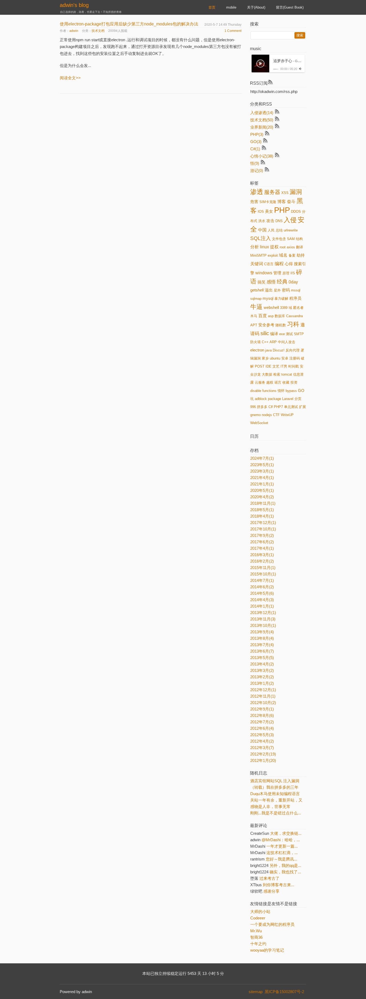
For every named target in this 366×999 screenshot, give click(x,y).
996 (253, 407)
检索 (276, 374)
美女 (269, 211)
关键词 (256, 263)
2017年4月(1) (262, 548)
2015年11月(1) (262, 567)
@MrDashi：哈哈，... (281, 839)
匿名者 (298, 308)
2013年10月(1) (263, 625)
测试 (289, 334)
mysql (268, 298)
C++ (265, 342)
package (274, 399)
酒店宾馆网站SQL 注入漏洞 (274, 781)
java (268, 350)
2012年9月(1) (262, 709)
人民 (271, 230)
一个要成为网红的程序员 (272, 924)
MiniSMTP (258, 255)
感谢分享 (271, 891)
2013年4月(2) (262, 664)
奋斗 (291, 201)
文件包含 (279, 239)
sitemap (256, 991)
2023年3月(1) (262, 471)
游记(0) (256, 170)
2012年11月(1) (262, 696)
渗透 (256, 191)
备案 (292, 255)
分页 (297, 399)
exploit (273, 255)
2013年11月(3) (262, 619)
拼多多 (262, 407)
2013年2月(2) (262, 677)
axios (291, 247)
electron (257, 350)
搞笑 (261, 282)
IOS (261, 211)
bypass (291, 391)
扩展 (302, 407)
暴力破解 (281, 299)
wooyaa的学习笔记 (267, 950)
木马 (253, 316)
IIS (292, 273)
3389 (283, 308)
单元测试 (291, 407)
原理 (285, 273)
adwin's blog (74, 5)
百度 (262, 315)
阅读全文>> (70, 78)
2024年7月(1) (262, 458)
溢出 (269, 290)
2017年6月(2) (262, 542)
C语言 (269, 264)
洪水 (261, 221)
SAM (291, 239)
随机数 (280, 325)
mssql (295, 290)
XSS (285, 193)
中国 (262, 230)
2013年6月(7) (262, 651)
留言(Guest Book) (290, 7)
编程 (279, 263)
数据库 (280, 316)
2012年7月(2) (262, 722)
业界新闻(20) (261, 127)
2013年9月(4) (262, 632)
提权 (274, 247)
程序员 (295, 298)
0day (293, 282)
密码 (286, 290)
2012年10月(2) (263, 702)
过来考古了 (269, 878)
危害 (254, 202)
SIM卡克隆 (267, 202)
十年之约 (258, 943)
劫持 (301, 255)
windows (263, 273)
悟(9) (254, 163)
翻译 (299, 247)
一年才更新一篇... (282, 846)
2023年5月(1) (262, 464)
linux (264, 247)
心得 (289, 264)
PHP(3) (256, 134)
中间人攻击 (286, 342)
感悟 (271, 282)
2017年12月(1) (263, 522)
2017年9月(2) (262, 535)
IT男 (284, 366)
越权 (269, 382)
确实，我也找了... (285, 872)
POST (259, 366)
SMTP (299, 334)
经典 (282, 282)
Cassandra (294, 316)
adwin (73, 31)
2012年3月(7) (262, 747)
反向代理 (293, 350)
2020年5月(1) (262, 490)
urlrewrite (291, 230)
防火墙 (255, 342)
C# (270, 407)
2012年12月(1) (263, 689)
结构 (299, 239)
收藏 (285, 382)
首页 (211, 7)
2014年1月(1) (262, 606)
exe (282, 334)
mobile (231, 7)
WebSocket (259, 423)
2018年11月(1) (262, 503)
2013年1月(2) (262, 683)
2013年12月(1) (263, 612)
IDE (268, 366)
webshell (271, 307)
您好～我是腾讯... (281, 859)
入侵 (290, 219)
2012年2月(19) (263, 754)
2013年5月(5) (262, 657)
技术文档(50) (261, 120)
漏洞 (296, 191)
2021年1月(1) (262, 484)
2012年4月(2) (262, 741)
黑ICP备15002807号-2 (285, 991)
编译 (274, 334)
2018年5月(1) (262, 509)
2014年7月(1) (262, 580)
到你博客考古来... (278, 884)
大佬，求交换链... (285, 833)
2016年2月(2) (262, 561)
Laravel (287, 399)
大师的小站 (260, 911)
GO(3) (256, 141)
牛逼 (256, 306)
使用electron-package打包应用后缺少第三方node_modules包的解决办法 (129, 24)
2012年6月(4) (262, 728)
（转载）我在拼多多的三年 (274, 787)
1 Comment (233, 31)
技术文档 (98, 31)
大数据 (267, 374)
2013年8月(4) (262, 638)
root (283, 247)
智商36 (256, 937)
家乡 (265, 358)
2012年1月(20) (263, 760)
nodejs (267, 415)
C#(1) (255, 149)
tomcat (286, 374)
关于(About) (256, 7)
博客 (281, 201)
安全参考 (266, 325)
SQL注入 (260, 238)
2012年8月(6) (262, 715)
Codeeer (257, 918)
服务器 (272, 192)
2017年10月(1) (263, 529)
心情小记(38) (261, 156)
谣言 (277, 382)
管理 (277, 273)
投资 (293, 382)
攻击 (270, 221)
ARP (273, 342)
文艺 (275, 366)
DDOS (296, 211)
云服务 (260, 382)
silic (264, 333)
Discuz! (279, 350)
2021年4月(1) (262, 477)
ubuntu (275, 358)
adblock (261, 399)
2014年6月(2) (262, 587)
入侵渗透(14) (261, 112)
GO (301, 390)
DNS (279, 221)
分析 (254, 247)
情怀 (281, 391)
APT (253, 325)
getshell (257, 290)
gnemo (255, 415)
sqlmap (256, 299)
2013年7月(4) (262, 644)
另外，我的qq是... (285, 865)
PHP (282, 209)
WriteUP (287, 415)
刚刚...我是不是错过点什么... (275, 813)
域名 (283, 255)
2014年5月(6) (262, 593)
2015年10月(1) (263, 574)
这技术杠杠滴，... (282, 852)
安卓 (284, 358)
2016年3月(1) (262, 554)
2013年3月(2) (262, 670)
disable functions (263, 391)
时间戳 (293, 366)
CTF (276, 415)
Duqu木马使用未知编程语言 (275, 793)
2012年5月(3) (262, 734)
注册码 (294, 358)
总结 (279, 230)
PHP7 (278, 407)
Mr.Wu (256, 931)
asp (271, 316)
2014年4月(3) (262, 599)
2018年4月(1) (262, 516)
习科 (293, 324)
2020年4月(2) (262, 497)
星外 (277, 290)
